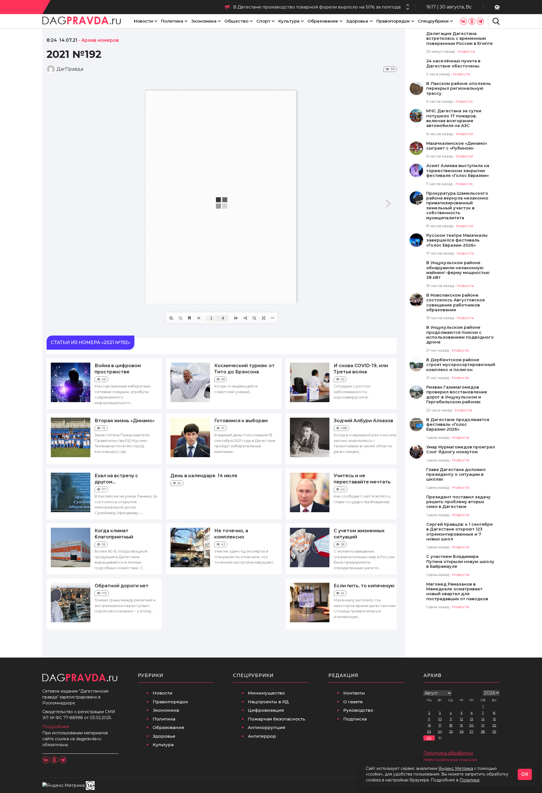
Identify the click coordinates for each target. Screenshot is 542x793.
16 (429, 725)
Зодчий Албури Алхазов (363, 420)
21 (482, 725)
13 (471, 719)
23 (429, 731)
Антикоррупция (266, 727)
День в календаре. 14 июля (204, 475)
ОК (524, 774)
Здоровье (357, 21)
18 (451, 725)
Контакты (354, 693)
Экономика (204, 21)
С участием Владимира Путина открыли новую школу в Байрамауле (460, 561)
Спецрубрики (433, 21)
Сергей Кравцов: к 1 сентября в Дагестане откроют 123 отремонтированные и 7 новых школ (459, 532)
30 (429, 738)
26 (462, 731)
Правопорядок (393, 21)
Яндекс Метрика (455, 768)
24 (440, 731)
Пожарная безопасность (276, 719)
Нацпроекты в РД (268, 701)
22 (494, 725)
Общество (236, 21)
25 (451, 731)
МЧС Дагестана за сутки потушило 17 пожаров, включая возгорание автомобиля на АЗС (453, 118)
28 (483, 731)
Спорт (263, 21)
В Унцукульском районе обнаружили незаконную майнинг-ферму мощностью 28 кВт (457, 270)
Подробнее (55, 726)
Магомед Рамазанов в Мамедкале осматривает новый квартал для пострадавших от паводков (457, 591)
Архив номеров (100, 40)
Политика (172, 21)
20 (471, 725)
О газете (353, 701)
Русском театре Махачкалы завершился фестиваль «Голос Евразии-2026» (457, 240)
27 (471, 731)
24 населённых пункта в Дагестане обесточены (453, 63)
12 (461, 719)
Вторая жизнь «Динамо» (125, 420)
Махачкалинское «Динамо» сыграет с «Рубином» (456, 146)
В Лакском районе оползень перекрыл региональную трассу (458, 88)
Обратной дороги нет (121, 585)
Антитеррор (262, 736)
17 (440, 725)
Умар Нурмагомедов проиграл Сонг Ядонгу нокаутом (460, 449)
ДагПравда (69, 69)
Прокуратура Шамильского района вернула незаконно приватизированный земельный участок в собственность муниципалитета (457, 205)
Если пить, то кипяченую (364, 585)
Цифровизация (266, 710)
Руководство (358, 710)
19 (461, 725)
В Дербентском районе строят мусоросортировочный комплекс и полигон (460, 365)
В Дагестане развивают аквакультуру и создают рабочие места (329, 7)
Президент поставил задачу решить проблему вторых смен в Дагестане (458, 502)
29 (494, 731)
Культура (289, 21)
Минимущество (266, 693)
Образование (322, 21)
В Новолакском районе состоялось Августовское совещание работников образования (455, 302)
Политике (470, 780)
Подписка (355, 719)
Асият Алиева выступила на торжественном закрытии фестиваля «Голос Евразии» (457, 170)
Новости (143, 21)
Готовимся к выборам (241, 420)
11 (451, 719)
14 (483, 719)
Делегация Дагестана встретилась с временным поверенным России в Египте (459, 38)
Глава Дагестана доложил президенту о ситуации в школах (456, 474)
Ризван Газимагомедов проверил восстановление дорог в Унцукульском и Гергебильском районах (456, 394)
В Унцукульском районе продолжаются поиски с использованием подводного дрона (460, 335)
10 (440, 719)
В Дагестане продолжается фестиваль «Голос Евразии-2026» (457, 424)
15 (494, 719)
